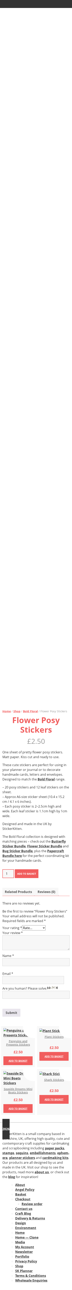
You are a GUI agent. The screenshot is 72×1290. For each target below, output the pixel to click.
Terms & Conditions (30, 1275)
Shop (16, 711)
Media (20, 1242)
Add (18, 1061)
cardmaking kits (55, 1158)
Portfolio (22, 1256)
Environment (25, 1228)
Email (7, 973)
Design (20, 1223)
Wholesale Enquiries (31, 1280)
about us (42, 1172)
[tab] (18, 892)
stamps (8, 1153)
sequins (22, 1153)
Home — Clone (26, 1237)
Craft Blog (23, 1213)
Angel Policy (24, 1189)
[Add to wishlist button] (29, 1032)
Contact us (23, 1209)
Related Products (18, 892)
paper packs (54, 1148)
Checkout (22, 1199)
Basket (20, 1194)
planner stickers (22, 1158)
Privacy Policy (26, 1261)
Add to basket (26, 873)
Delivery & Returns (30, 1218)
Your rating (12, 928)
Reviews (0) (46, 892)
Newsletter (24, 1252)
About (20, 1185)
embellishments (43, 1153)
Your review (12, 933)
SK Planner (24, 1271)
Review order (32, 1204)
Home (6, 711)
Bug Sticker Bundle (17, 851)
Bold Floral (30, 711)
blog (11, 1177)
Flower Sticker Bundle (44, 846)
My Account (24, 1247)
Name (8, 956)
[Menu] (6, 4)
